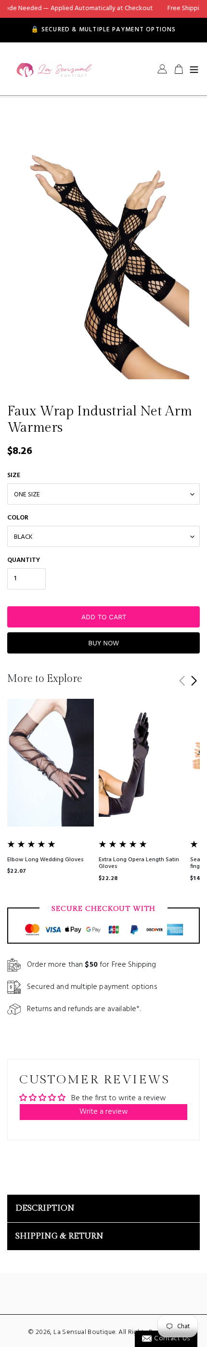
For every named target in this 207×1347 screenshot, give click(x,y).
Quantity (23, 560)
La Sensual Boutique (84, 1332)
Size (13, 475)
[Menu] (194, 69)
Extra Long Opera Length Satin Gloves (139, 863)
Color (17, 518)
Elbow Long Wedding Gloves (45, 860)
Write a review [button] (103, 1112)
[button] (194, 681)
